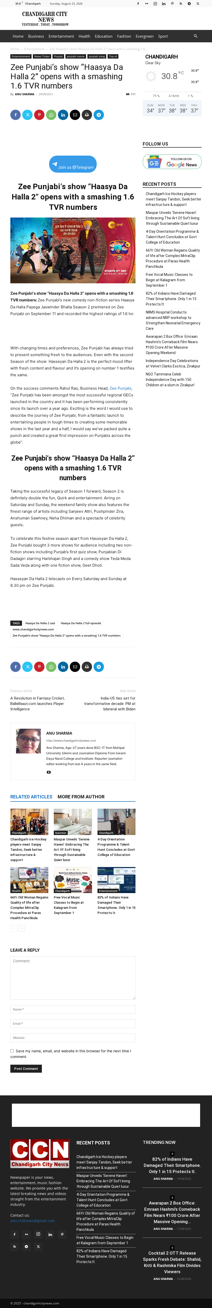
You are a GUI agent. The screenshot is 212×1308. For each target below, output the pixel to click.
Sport (163, 36)
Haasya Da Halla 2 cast (40, 623)
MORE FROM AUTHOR (81, 796)
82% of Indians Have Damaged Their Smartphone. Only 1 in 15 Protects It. (171, 298)
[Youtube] (50, 772)
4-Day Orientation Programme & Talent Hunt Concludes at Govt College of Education (172, 236)
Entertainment (61, 36)
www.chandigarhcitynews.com (33, 629)
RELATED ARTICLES (31, 796)
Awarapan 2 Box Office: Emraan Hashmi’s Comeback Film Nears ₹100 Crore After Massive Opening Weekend (172, 344)
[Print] (87, 115)
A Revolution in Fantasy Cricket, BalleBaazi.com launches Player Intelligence (37, 703)
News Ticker (42, 56)
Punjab (58, 56)
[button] (195, 36)
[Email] (75, 115)
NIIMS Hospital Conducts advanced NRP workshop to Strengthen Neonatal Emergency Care (173, 320)
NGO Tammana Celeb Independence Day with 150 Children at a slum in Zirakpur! (170, 379)
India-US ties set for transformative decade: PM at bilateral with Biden (109, 703)
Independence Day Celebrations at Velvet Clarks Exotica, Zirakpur (173, 363)
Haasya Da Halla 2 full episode (81, 623)
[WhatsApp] (51, 115)
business (60, 832)
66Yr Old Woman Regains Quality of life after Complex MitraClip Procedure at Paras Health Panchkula (29, 907)
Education (103, 36)
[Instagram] (155, 3)
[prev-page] (13, 928)
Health (84, 36)
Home (18, 36)
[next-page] (22, 928)
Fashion (124, 36)
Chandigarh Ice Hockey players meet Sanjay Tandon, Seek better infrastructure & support (28, 849)
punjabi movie (76, 56)
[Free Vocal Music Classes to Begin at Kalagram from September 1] (73, 880)
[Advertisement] (140, 18)
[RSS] (181, 3)
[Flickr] (146, 3)
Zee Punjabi (120, 388)
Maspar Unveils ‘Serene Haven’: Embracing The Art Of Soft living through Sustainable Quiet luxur (71, 849)
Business (36, 36)
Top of (113, 56)
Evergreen (145, 36)
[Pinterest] (172, 3)
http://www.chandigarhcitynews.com (71, 740)
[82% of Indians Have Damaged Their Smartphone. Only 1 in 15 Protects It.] (116, 880)
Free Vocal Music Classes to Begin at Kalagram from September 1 (169, 279)
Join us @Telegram (76, 167)
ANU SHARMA (24, 94)
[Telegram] (189, 3)
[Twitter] (198, 3)
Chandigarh (19, 832)
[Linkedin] (164, 3)
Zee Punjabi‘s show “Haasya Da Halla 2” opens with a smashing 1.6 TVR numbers (66, 635)
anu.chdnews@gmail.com (32, 1220)
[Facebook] (138, 3)
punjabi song (97, 56)
